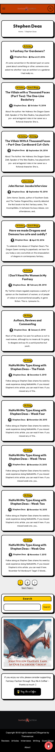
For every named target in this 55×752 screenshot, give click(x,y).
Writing (33, 136)
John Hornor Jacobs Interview (27, 186)
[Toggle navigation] (4, 8)
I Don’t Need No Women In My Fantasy (28, 277)
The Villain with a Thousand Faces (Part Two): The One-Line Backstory (27, 96)
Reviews (5, 741)
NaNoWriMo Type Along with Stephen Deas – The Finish (27, 367)
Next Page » (27, 588)
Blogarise (41, 732)
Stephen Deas (20, 57)
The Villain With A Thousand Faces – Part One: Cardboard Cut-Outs (27, 142)
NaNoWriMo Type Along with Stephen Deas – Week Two (27, 502)
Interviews (27, 181)
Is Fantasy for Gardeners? (27, 51)
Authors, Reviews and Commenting (27, 322)
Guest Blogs (33, 87)
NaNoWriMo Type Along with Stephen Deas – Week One (27, 546)
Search (27, 598)
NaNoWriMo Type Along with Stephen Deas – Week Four (27, 412)
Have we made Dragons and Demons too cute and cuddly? (27, 232)
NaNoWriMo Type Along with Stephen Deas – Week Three (27, 457)
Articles (27, 46)
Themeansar (27, 736)
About (27, 747)
